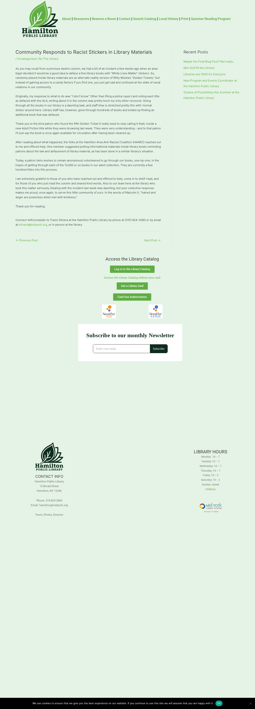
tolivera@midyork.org (33, 224)
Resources (81, 19)
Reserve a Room (104, 19)
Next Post (152, 240)
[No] (250, 703)
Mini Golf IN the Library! (199, 68)
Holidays (211, 489)
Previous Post (27, 240)
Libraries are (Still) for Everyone (205, 74)
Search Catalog (144, 19)
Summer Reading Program (211, 19)
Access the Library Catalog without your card (132, 277)
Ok (219, 703)
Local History (168, 19)
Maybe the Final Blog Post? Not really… (209, 61)
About (66, 19)
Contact (124, 19)
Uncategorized (27, 58)
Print (184, 19)
